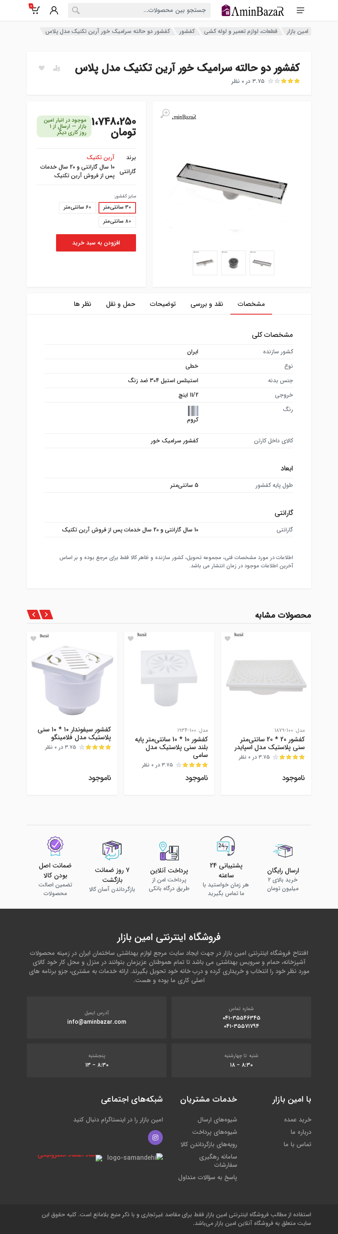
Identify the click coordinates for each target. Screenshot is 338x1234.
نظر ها (82, 304)
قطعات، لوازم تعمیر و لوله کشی (240, 31)
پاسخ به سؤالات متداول (207, 1177)
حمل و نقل (120, 304)
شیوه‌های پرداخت (214, 1132)
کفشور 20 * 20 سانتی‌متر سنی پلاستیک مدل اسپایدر (270, 743)
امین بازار (297, 31)
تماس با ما (297, 1144)
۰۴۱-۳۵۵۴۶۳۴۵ (242, 1017)
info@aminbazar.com (96, 1022)
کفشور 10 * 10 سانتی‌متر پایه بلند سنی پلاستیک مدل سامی (171, 747)
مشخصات (251, 304)
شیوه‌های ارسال (217, 1120)
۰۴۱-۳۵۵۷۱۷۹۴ (241, 1026)
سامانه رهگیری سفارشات (218, 1161)
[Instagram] (155, 1137)
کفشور (187, 31)
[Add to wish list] (227, 638)
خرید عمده (297, 1120)
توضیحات (163, 304)
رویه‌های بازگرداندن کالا (209, 1144)
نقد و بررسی (206, 304)
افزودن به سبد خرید (96, 242)
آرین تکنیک (101, 157)
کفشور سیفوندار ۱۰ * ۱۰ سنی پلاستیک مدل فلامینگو (74, 733)
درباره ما (301, 1132)
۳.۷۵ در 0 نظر (248, 81)
